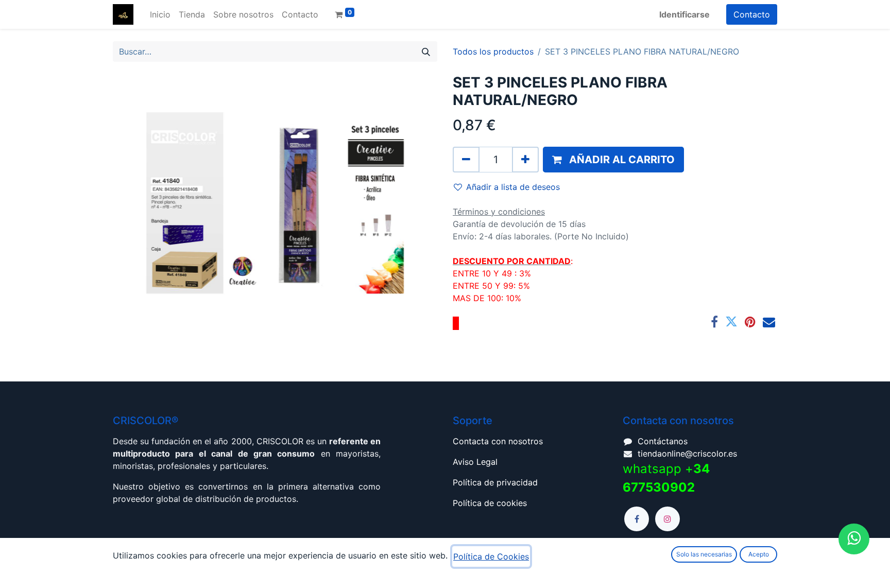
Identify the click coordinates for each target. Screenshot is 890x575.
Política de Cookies (491, 556)
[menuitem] (160, 14)
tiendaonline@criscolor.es (687, 453)
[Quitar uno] (466, 159)
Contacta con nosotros (498, 441)
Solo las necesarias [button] (704, 554)
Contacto (751, 14)
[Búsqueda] (426, 51)
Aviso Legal (475, 462)
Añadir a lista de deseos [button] (513, 187)
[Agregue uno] (525, 159)
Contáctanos (663, 441)
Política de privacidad (495, 482)
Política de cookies (490, 503)
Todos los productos (493, 51)
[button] (613, 159)
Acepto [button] (758, 554)
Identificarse (684, 14)
